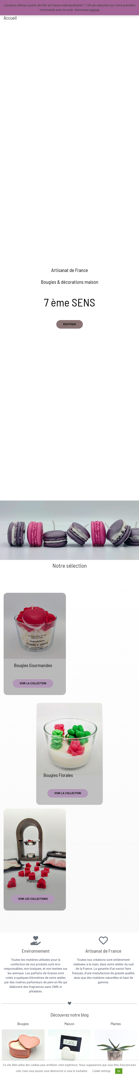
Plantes (116, 1023)
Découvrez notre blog (69, 1014)
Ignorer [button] (95, 10)
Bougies (23, 1023)
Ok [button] (118, 1071)
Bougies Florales (58, 775)
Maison (33, 880)
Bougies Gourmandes (33, 665)
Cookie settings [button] (101, 1071)
